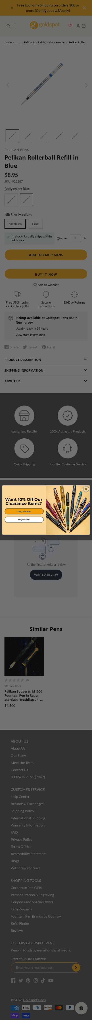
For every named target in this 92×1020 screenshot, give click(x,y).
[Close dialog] (86, 489)
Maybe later (24, 519)
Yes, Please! (24, 511)
